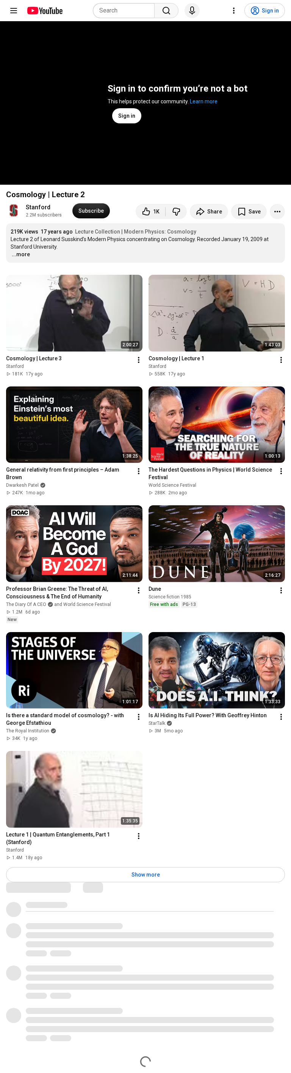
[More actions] (277, 211)
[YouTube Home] (44, 10)
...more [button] (21, 254)
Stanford (38, 207)
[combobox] (126, 10)
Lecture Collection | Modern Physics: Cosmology (135, 232)
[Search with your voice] (192, 10)
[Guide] (13, 10)
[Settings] (233, 10)
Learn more (203, 101)
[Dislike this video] (176, 211)
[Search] (166, 10)
